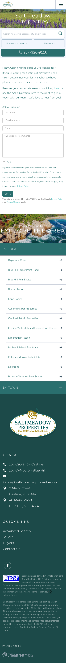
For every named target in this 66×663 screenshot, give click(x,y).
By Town (10, 387)
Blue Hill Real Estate (19, 279)
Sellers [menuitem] (8, 537)
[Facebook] (7, 565)
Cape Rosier (15, 299)
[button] (60, 34)
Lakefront (13, 367)
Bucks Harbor (16, 289)
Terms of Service (13, 202)
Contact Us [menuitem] (11, 549)
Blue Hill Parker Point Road (23, 270)
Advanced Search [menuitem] (17, 531)
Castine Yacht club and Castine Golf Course (32, 328)
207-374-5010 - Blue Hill (27, 470)
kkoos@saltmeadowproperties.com (31, 482)
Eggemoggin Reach (19, 338)
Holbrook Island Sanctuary (23, 347)
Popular (11, 249)
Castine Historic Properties (23, 318)
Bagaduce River (17, 260)
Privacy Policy (23, 186)
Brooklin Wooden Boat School (25, 376)
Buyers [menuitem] (8, 543)
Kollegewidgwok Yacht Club (24, 357)
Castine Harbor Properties (22, 308)
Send (7, 193)
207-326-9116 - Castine (26, 464)
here (56, 88)
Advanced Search (18, 43)
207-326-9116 (35, 52)
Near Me (50, 43)
